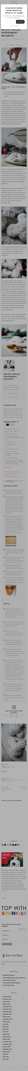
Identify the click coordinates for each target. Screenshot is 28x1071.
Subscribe (20, 21)
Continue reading (14, 26)
